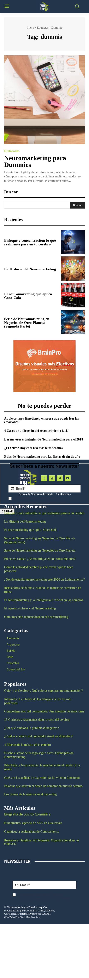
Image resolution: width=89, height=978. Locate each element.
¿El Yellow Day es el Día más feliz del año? (33, 448)
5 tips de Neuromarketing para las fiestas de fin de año (42, 456)
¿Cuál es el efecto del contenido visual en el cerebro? (38, 736)
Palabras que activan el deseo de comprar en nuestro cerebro (43, 786)
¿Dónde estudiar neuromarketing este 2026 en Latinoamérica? (44, 579)
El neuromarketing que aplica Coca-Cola (28, 296)
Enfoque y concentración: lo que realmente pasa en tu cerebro (30, 242)
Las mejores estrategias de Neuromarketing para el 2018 (43, 439)
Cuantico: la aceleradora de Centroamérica (31, 831)
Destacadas (11, 151)
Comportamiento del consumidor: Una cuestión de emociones (44, 711)
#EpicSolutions (33, 917)
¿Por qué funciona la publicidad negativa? (31, 728)
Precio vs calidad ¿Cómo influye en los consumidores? (39, 559)
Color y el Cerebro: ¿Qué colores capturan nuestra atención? (43, 690)
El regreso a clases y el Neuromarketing (30, 608)
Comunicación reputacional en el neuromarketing (36, 617)
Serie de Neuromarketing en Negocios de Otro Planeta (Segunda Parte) (26, 322)
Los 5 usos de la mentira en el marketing (30, 794)
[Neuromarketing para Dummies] (44, 99)
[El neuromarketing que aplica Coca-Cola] (73, 295)
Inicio (30, 27)
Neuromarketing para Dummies (35, 161)
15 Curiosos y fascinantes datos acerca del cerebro (37, 719)
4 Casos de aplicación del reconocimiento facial (36, 430)
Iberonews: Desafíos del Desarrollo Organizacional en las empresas (41, 841)
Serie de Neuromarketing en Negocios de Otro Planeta (39, 550)
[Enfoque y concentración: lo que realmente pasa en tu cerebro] (73, 242)
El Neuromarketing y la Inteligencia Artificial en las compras (43, 600)
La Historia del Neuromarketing (30, 269)
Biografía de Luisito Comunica (27, 814)
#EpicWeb (9, 917)
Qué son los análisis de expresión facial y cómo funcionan (42, 777)
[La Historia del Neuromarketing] (73, 268)
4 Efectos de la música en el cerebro (27, 744)
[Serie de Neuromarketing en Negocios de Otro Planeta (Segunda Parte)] (73, 322)
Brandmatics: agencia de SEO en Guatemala (33, 823)
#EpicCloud (19, 917)
